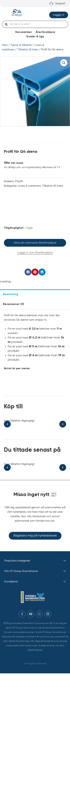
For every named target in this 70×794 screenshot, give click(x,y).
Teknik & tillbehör (21, 45)
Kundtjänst (11, 581)
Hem (5, 45)
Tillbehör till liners (27, 49)
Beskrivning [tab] (10, 294)
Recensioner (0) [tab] (13, 304)
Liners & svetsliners (29, 186)
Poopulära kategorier (17, 560)
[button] (63, 62)
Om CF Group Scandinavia (21, 571)
